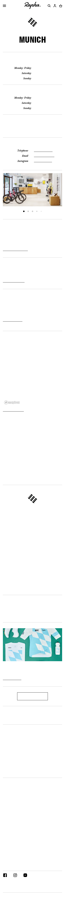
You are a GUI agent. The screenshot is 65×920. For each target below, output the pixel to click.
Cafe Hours (32, 92)
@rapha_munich (43, 161)
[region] (32, 370)
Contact (32, 144)
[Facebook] (5, 875)
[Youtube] (25, 875)
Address (32, 121)
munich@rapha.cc (44, 155)
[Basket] (60, 5)
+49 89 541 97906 (43, 150)
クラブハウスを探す (32, 696)
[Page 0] (24, 211)
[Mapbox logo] (12, 402)
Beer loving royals (32, 510)
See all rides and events (15, 249)
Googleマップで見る (13, 410)
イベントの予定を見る (14, 281)
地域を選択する (12, 889)
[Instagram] (15, 875)
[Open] (4, 6)
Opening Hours (32, 62)
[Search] (48, 5)
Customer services (14, 721)
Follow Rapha (11, 867)
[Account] (55, 5)
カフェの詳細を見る (12, 320)
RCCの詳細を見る (12, 678)
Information (10, 774)
